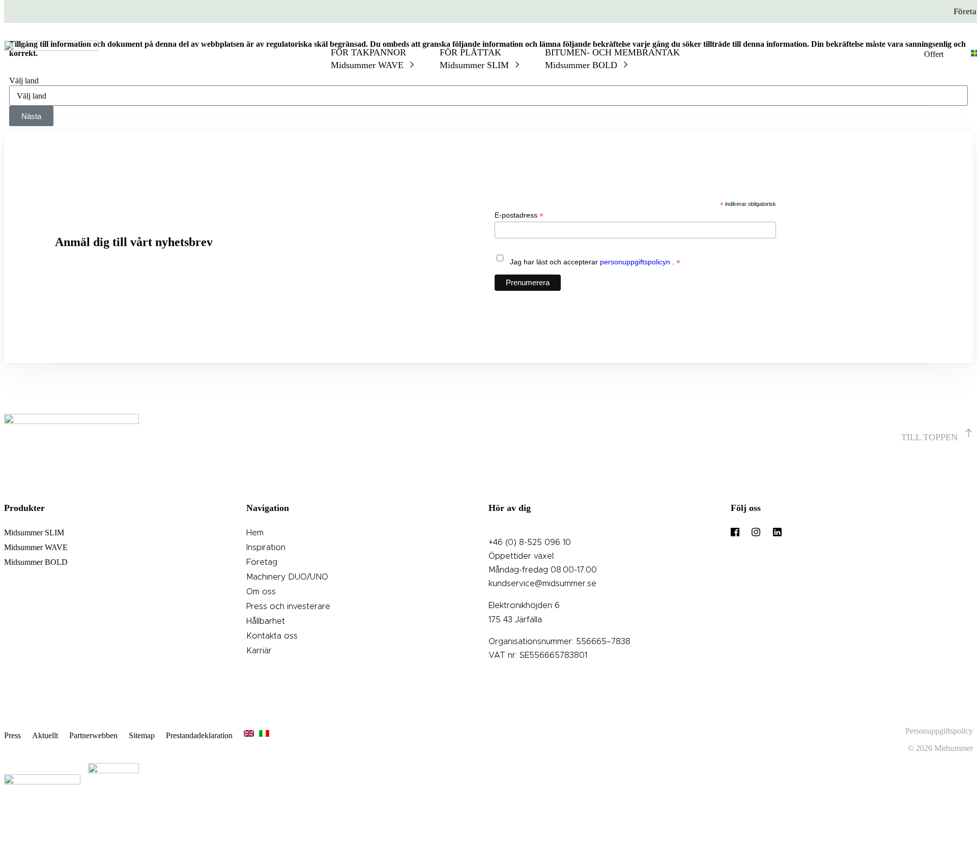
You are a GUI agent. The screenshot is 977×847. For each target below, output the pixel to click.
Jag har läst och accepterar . (595, 262)
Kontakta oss (272, 636)
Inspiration (265, 547)
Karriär (259, 651)
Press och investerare (288, 606)
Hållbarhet (265, 621)
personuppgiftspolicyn (636, 262)
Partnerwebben (93, 735)
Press (12, 735)
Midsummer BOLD (36, 562)
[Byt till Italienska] (264, 735)
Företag (261, 562)
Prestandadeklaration (199, 735)
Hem (255, 533)
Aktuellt (45, 735)
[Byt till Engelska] (249, 735)
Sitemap (142, 735)
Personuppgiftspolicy (939, 731)
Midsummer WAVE (36, 547)
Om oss (261, 592)
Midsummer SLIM (34, 532)
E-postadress (519, 215)
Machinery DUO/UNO (287, 577)
